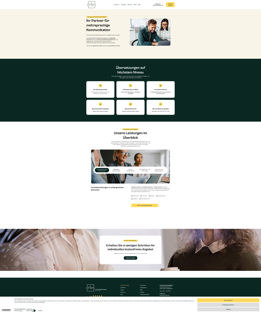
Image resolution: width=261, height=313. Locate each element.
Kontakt (142, 292)
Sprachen (123, 4)
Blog (139, 4)
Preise (135, 4)
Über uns (129, 4)
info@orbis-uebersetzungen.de (158, 4)
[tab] (102, 170)
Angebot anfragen (170, 4)
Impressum (143, 285)
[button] (117, 4)
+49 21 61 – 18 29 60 (165, 291)
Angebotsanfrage (144, 294)
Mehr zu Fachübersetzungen (144, 205)
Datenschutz (143, 287)
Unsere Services (124, 285)
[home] (91, 4)
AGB (141, 290)
